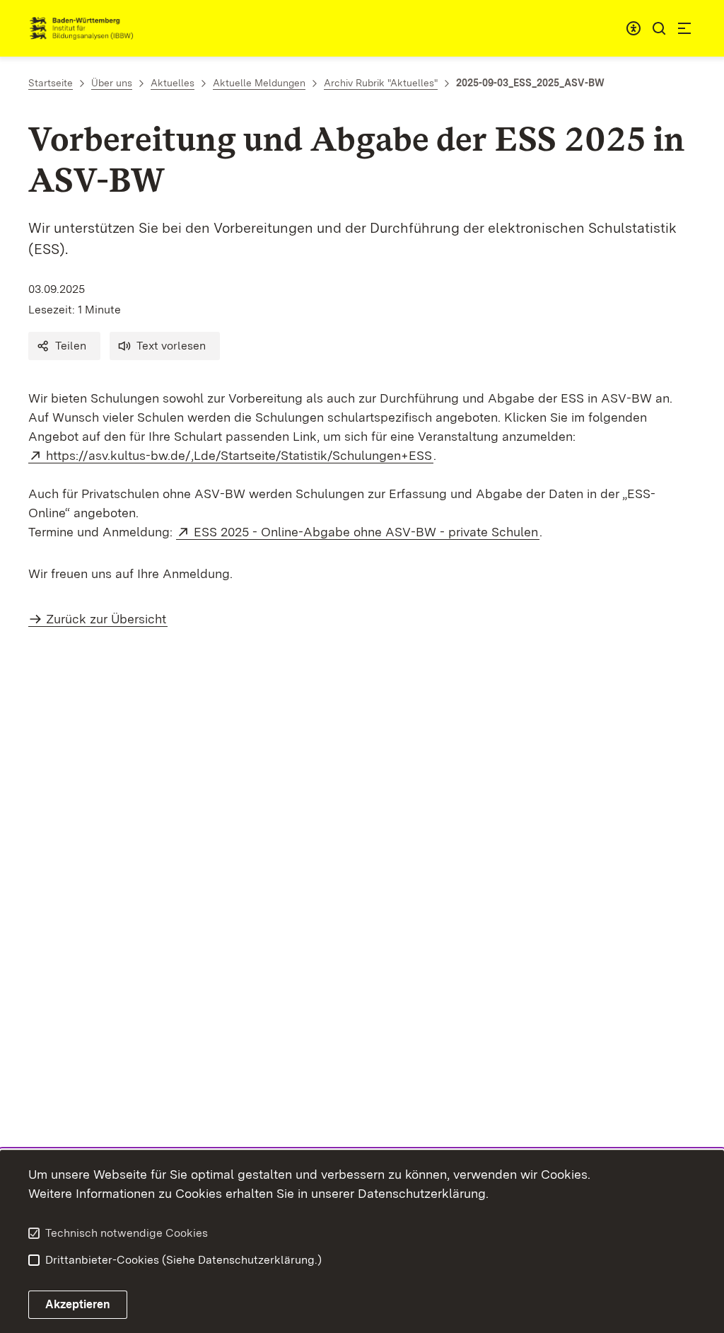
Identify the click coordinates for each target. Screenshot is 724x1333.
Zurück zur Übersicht (106, 618)
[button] (64, 346)
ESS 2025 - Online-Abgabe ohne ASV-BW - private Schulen (366, 531)
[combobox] (633, 28)
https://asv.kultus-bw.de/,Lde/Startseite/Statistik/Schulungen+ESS (239, 455)
